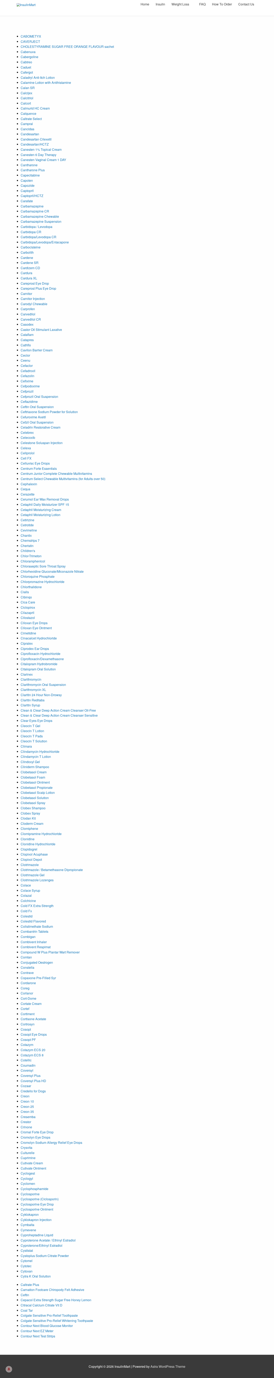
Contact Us (246, 4)
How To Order (222, 4)
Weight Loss (180, 4)
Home (145, 4)
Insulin (160, 4)
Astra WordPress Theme (167, 1366)
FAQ (202, 4)
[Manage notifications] (9, 1369)
